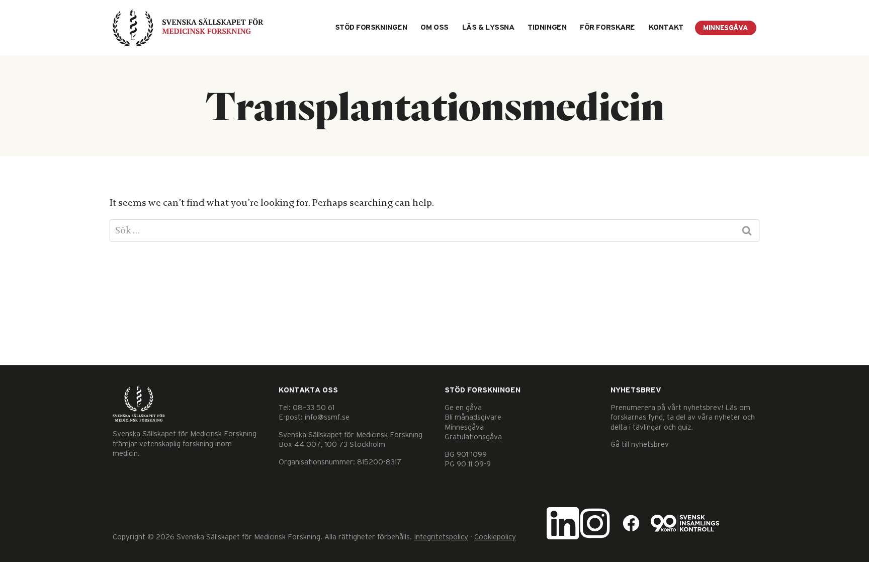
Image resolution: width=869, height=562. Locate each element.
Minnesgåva (725, 28)
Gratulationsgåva (473, 437)
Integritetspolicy (441, 537)
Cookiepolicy (495, 537)
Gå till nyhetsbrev (640, 444)
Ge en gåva (463, 408)
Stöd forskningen (371, 27)
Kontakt (666, 27)
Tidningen (547, 27)
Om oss (434, 27)
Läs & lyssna (488, 27)
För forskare (607, 27)
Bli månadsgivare (473, 417)
